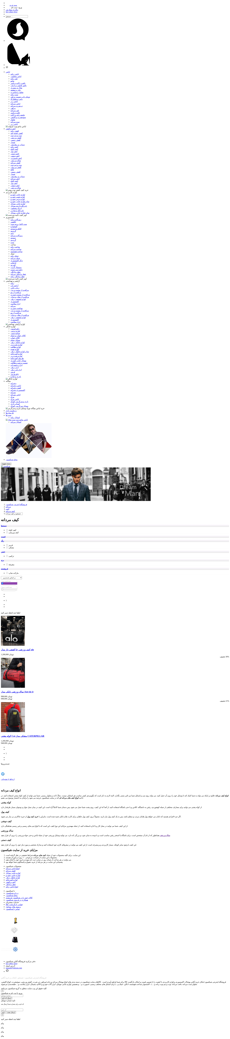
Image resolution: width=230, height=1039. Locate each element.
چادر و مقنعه (16, 90)
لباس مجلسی (16, 76)
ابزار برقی (15, 367)
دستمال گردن (16, 267)
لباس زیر (14, 101)
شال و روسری (16, 88)
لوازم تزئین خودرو (18, 199)
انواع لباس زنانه (12, 887)
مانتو (12, 81)
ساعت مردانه (16, 249)
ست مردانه (15, 122)
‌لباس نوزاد (15, 399)
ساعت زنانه (15, 247)
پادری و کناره (16, 377)
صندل (13, 142)
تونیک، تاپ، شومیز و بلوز (20, 97)
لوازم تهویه (15, 349)
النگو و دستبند (16, 229)
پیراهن (13, 108)
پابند (12, 233)
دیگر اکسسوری (17, 261)
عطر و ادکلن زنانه (18, 276)
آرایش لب (14, 286)
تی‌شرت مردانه (17, 106)
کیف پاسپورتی (16, 158)
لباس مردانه (15, 104)
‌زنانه (12, 283)
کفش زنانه (15, 131)
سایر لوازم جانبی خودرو (20, 201)
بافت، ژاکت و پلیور (18, 83)
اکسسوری (15, 301)
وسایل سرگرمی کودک (19, 406)
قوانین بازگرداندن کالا (14, 905)
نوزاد (12, 397)
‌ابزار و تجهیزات (16, 365)
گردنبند (13, 231)
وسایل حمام (15, 340)
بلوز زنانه (14, 79)
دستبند (13, 238)
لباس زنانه (15, 74)
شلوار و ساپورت (17, 92)
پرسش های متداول (13, 907)
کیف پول (14, 151)
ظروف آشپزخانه (17, 358)
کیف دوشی (15, 156)
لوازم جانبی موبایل (18, 204)
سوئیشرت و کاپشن (18, 117)
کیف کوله (14, 149)
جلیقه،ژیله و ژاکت (18, 115)
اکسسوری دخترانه (18, 390)
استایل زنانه (15, 417)
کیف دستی (15, 154)
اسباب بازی (15, 404)
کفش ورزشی (16, 138)
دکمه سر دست (16, 270)
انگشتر (13, 222)
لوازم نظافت (16, 347)
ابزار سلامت (15, 304)
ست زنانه (14, 95)
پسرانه (13, 392)
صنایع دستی (15, 333)
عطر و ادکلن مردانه (18, 274)
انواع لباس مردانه (13, 869)
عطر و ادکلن (16, 272)
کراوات (13, 263)
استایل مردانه (16, 422)
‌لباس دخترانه (16, 386)
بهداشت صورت (17, 308)
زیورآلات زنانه (16, 220)
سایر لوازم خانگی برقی (20, 352)
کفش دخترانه (16, 388)
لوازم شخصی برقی (18, 299)
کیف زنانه (14, 147)
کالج (12, 170)
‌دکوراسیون (15, 329)
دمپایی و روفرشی (18, 145)
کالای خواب (15, 338)
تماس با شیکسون (13, 909)
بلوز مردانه (15, 111)
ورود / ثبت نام (16, 7)
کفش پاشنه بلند (17, 133)
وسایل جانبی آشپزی (18, 361)
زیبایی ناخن (15, 288)
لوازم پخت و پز (16, 345)
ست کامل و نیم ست (19, 224)
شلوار (13, 120)
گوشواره (14, 226)
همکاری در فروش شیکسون (17, 900)
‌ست (12, 242)
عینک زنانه (15, 256)
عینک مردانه (15, 258)
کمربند (13, 265)
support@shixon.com (14, 968)
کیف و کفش (11, 882)
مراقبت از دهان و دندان (20, 297)
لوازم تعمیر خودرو (18, 197)
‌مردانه (13, 306)
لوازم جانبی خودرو (18, 195)
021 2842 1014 (11, 964)
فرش (13, 372)
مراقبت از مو (16, 292)
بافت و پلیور (15, 113)
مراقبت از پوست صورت (20, 295)
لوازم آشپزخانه (11, 880)
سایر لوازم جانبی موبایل (20, 213)
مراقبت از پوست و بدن (20, 290)
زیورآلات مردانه (17, 236)
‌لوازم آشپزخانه (16, 354)
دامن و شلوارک (17, 99)
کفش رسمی (15, 140)
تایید (3, 1012)
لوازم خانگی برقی (13, 878)
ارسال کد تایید (6, 998)
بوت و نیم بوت (16, 136)
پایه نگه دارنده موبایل (19, 206)
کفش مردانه (15, 163)
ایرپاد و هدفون (16, 208)
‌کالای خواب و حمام (18, 336)
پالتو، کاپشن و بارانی (18, 85)
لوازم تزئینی (15, 331)
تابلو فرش (15, 374)
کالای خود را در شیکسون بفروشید (19, 898)
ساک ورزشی (16, 161)
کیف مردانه (15, 179)
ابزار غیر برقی (16, 370)
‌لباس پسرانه (15, 395)
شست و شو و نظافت (19, 363)
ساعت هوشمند (16, 251)
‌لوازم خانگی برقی (18, 342)
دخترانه (13, 383)
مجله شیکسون (11, 895)
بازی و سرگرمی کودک (19, 402)
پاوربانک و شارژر (17, 211)
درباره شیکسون (12, 893)
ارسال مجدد (11, 1012)
